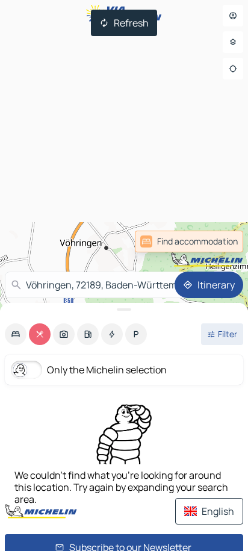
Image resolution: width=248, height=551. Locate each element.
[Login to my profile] (233, 15)
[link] (216, 241)
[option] (15, 334)
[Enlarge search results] (124, 309)
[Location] (233, 68)
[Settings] (233, 42)
